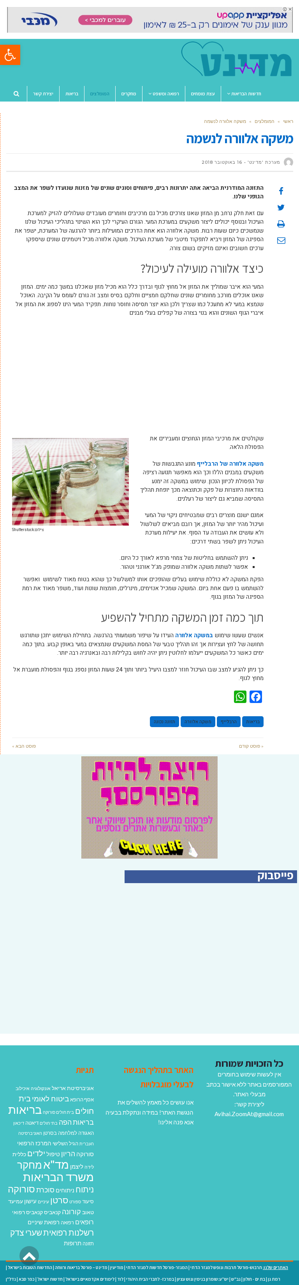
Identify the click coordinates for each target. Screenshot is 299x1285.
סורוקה (21, 1188)
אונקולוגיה (41, 1088)
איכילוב (23, 1088)
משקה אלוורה (198, 721)
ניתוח (85, 1189)
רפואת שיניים (44, 1221)
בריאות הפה (76, 1122)
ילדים (36, 1153)
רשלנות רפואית (68, 1232)
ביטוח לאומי (50, 1098)
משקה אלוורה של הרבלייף (230, 463)
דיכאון (18, 1122)
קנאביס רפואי (27, 1212)
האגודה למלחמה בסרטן (68, 1133)
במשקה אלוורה (194, 635)
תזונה (88, 1243)
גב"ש (236, 1279)
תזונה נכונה (164, 721)
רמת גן (274, 1279)
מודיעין (116, 1267)
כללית (19, 1154)
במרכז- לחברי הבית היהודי (150, 1279)
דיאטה (32, 1123)
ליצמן (76, 1166)
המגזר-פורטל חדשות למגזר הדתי (157, 1267)
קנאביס (52, 1212)
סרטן (59, 1200)
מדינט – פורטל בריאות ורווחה (81, 1267)
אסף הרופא (82, 1100)
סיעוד (88, 1201)
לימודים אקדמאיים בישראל (89, 1279)
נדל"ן (11, 1279)
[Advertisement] (138, 379)
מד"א (56, 1164)
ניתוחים (65, 1190)
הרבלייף (229, 721)
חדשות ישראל (50, 1279)
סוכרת (45, 1190)
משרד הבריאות (58, 1176)
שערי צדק (26, 1232)
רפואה (67, 1222)
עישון (30, 1200)
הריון (68, 1154)
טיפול (53, 1153)
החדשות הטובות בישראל (30, 1267)
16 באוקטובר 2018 (222, 162)
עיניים (43, 1201)
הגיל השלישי (65, 1143)
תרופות (72, 1242)
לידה (89, 1166)
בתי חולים (49, 1122)
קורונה (71, 1211)
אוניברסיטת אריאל (73, 1088)
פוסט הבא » (24, 746)
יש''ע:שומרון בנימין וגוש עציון (203, 1279)
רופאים (84, 1221)
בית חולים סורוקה (58, 1112)
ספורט (75, 1201)
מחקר (29, 1165)
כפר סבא (27, 1279)
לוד (120, 1279)
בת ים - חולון (254, 1279)
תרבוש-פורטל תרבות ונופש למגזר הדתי (226, 1267)
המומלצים (264, 121)
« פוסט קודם (251, 746)
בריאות (253, 721)
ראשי (288, 121)
